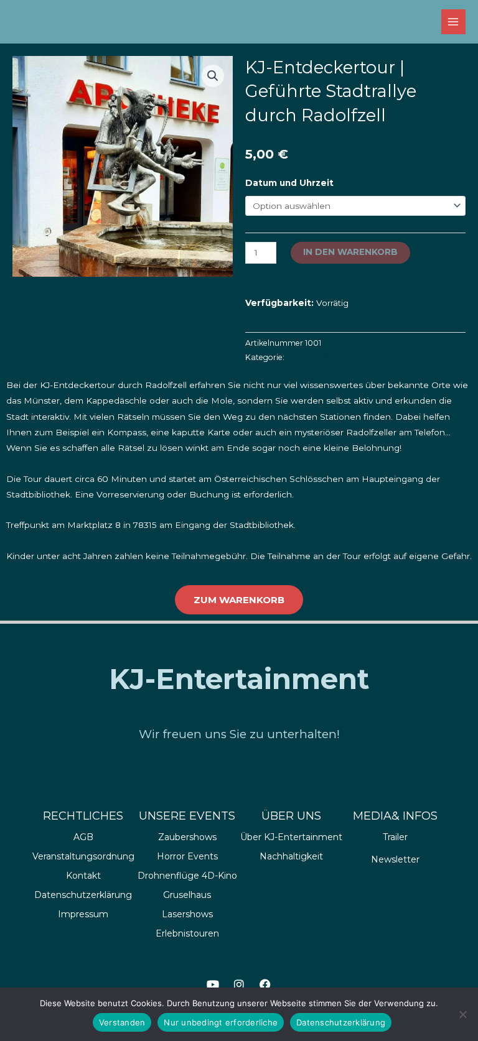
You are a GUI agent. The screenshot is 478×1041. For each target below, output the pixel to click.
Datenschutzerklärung (340, 1022)
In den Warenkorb (350, 252)
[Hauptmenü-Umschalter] (453, 21)
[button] (213, 76)
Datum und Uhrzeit (289, 183)
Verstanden (122, 1022)
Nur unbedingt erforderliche (221, 1022)
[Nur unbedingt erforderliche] (462, 1014)
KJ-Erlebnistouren (320, 357)
